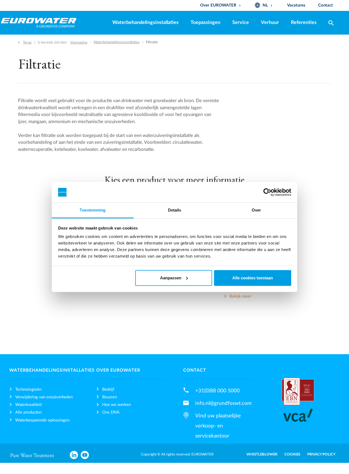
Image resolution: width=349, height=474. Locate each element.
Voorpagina (78, 42)
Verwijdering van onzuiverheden (44, 397)
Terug (27, 42)
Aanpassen (170, 278)
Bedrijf (108, 389)
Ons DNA (110, 412)
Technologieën (28, 389)
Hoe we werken (116, 405)
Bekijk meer (240, 297)
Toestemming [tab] (93, 210)
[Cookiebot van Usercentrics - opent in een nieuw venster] (267, 192)
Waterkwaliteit (28, 405)
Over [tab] (256, 210)
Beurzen (109, 397)
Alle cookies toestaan (252, 278)
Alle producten (28, 412)
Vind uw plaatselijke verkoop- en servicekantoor (218, 426)
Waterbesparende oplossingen (42, 420)
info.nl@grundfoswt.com (223, 403)
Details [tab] (174, 210)
